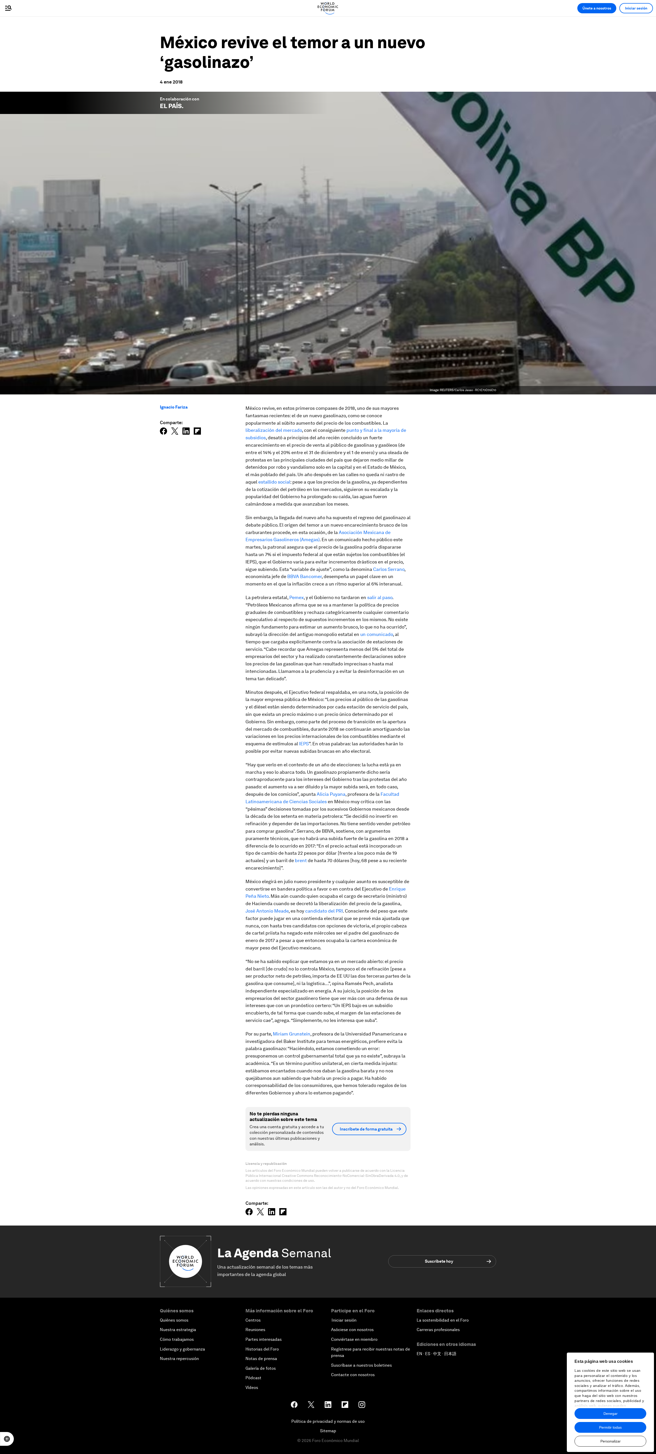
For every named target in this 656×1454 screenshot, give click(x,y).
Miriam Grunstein (291, 1034)
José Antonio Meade (267, 911)
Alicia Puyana (331, 794)
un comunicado (376, 634)
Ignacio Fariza (174, 407)
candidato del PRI (324, 911)
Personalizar (610, 1441)
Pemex (296, 597)
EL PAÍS (171, 106)
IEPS (304, 743)
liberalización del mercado (273, 430)
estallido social (274, 482)
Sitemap (328, 1430)
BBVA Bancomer (304, 576)
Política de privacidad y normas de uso (328, 1421)
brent (301, 860)
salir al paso (379, 597)
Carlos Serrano (388, 569)
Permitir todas (610, 1427)
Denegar (610, 1413)
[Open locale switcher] (7, 1439)
